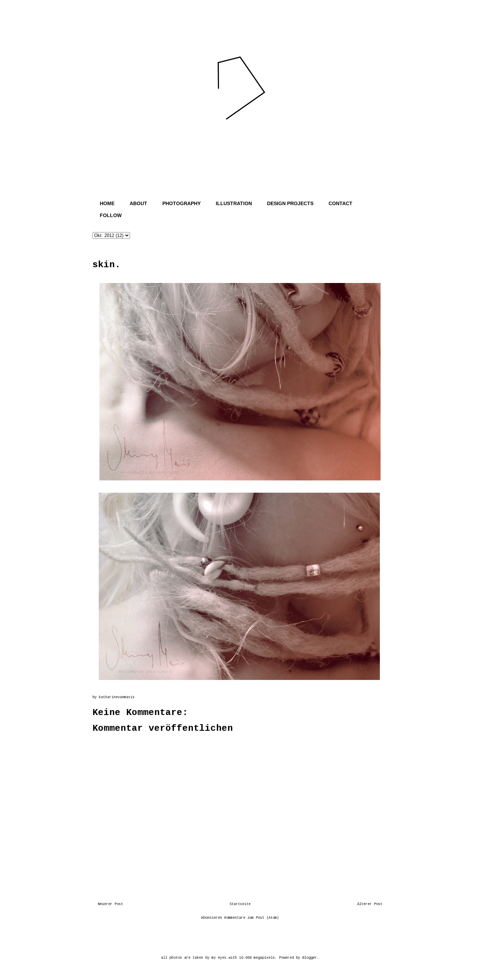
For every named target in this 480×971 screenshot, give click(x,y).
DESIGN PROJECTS (290, 203)
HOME (107, 203)
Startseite (240, 904)
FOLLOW (111, 215)
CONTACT (340, 203)
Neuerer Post (110, 904)
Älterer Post (369, 904)
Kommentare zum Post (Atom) (251, 918)
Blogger (309, 958)
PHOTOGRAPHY (181, 203)
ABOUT (138, 203)
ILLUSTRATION (234, 203)
